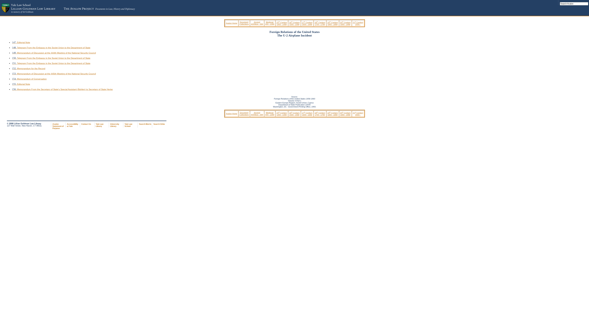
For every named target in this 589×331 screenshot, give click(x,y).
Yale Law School (128, 125)
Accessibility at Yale (72, 125)
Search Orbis (159, 124)
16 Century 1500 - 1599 (294, 23)
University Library (114, 125)
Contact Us (86, 124)
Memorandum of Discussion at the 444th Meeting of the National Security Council (54, 53)
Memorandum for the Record (28, 68)
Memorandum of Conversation (29, 79)
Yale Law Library (99, 125)
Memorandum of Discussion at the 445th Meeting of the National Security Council (54, 73)
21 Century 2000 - (358, 23)
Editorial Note (21, 42)
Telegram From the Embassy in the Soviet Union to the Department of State (51, 47)
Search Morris (145, 124)
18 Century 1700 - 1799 (320, 23)
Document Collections (244, 23)
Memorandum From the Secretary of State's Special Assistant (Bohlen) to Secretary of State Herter (62, 89)
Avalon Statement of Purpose (58, 126)
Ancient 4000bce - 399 (257, 23)
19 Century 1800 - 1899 (332, 23)
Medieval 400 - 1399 (269, 23)
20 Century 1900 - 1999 (345, 23)
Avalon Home (231, 23)
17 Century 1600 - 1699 (307, 23)
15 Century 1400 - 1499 (281, 23)
